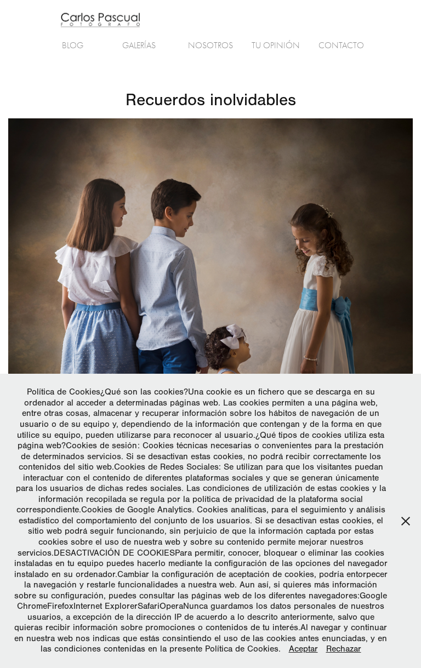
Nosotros (210, 45)
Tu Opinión (276, 45)
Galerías (139, 45)
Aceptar (303, 649)
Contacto (341, 45)
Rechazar (343, 649)
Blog (72, 45)
